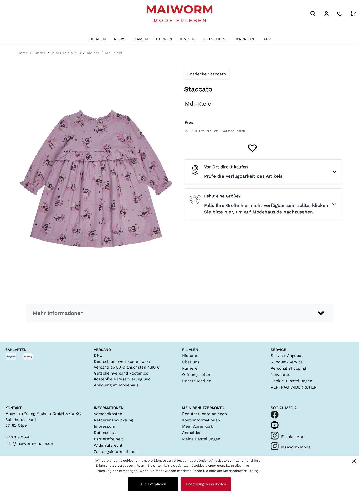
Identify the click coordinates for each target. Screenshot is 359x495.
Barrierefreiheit (108, 439)
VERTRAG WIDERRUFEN (294, 387)
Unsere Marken (196, 381)
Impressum (104, 426)
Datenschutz (106, 432)
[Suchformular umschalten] (313, 14)
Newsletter (281, 374)
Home (23, 53)
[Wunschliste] (340, 14)
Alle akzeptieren (153, 484)
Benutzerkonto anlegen (204, 413)
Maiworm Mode (296, 447)
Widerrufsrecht (108, 445)
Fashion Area (293, 436)
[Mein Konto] (326, 14)
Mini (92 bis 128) (66, 53)
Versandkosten (233, 131)
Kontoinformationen (201, 420)
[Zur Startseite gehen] (179, 13)
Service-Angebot (287, 355)
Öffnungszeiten (196, 374)
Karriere (189, 368)
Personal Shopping (288, 368)
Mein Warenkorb (197, 426)
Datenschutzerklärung (241, 471)
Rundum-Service (287, 362)
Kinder (39, 53)
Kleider (93, 53)
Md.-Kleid (113, 53)
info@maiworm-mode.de (29, 443)
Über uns (190, 362)
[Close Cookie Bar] (354, 461)
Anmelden (192, 432)
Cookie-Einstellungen (291, 381)
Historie (189, 355)
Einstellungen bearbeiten (206, 484)
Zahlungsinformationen (116, 451)
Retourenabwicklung (113, 420)
